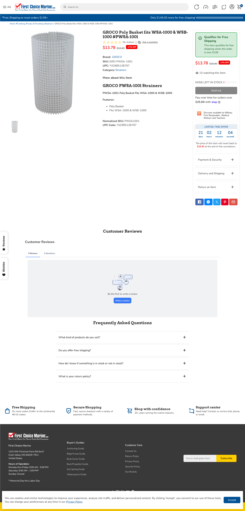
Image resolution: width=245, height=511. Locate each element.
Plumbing (20, 23)
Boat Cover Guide (76, 458)
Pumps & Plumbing (35, 23)
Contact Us (130, 451)
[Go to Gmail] (233, 202)
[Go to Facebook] (199, 202)
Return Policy (132, 456)
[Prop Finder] (197, 7)
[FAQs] (224, 7)
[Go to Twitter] (216, 202)
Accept (232, 500)
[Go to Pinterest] (224, 202)
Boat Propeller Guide (77, 464)
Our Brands (131, 471)
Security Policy (132, 466)
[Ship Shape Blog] (215, 7)
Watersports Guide (76, 474)
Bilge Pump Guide (76, 453)
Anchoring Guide (75, 448)
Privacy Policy (132, 461)
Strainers (49, 23)
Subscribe (226, 458)
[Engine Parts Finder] (206, 7)
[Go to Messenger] (208, 202)
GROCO (117, 57)
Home (12, 23)
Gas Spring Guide (75, 469)
